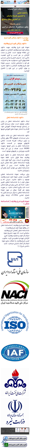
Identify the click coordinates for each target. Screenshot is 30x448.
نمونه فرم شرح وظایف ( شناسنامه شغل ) (15, 202)
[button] (15, 6)
